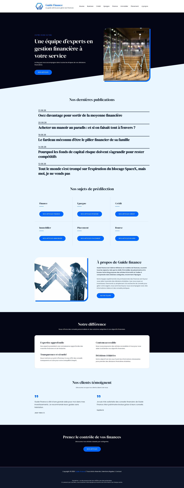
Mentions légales (108, 471)
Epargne (106, 6)
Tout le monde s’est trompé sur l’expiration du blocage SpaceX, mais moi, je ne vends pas (92, 171)
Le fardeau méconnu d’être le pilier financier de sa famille (84, 139)
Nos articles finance (51, 214)
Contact (118, 471)
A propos (145, 6)
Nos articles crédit (127, 214)
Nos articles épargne (90, 214)
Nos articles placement (90, 238)
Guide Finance (54, 5)
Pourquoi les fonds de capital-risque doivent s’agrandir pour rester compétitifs (91, 154)
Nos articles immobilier (52, 238)
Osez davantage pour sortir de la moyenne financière (80, 115)
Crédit (98, 6)
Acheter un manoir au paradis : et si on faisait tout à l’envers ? (86, 127)
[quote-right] (36, 396)
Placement (135, 6)
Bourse (81, 6)
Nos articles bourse (127, 238)
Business (90, 6)
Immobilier (124, 6)
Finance (115, 6)
